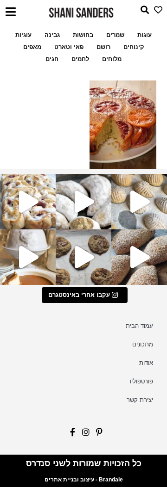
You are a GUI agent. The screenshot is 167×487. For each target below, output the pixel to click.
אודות (146, 362)
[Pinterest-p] (96, 434)
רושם (103, 46)
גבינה (52, 34)
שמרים (115, 34)
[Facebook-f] (70, 434)
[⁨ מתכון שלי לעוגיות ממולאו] (83, 201)
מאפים (32, 46)
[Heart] (155, 12)
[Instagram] (83, 434)
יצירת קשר (140, 399)
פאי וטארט (69, 46)
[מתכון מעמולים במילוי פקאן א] (139, 201)
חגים (51, 58)
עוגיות (23, 34)
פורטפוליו (141, 381)
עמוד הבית (139, 325)
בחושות (83, 34)
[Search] (142, 12)
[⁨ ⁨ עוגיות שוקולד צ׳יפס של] (83, 257)
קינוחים (133, 46)
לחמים (80, 58)
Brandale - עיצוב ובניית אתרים (84, 479)
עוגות (144, 34)
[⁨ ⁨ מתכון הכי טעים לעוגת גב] (28, 257)
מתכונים (142, 344)
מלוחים (112, 58)
